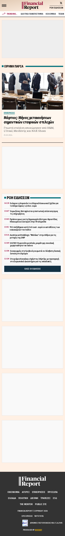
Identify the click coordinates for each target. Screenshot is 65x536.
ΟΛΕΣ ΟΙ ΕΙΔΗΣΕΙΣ (32, 269)
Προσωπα (53, 492)
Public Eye (41, 504)
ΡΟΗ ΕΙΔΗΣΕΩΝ (56, 8)
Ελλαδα (12, 498)
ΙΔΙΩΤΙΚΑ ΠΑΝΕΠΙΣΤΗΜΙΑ (32, 14)
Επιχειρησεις (38, 492)
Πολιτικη (23, 498)
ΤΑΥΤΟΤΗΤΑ (39, 516)
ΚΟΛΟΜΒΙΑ (51, 14)
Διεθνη (34, 498)
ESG (55, 498)
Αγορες (26, 492)
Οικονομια (13, 492)
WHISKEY (38, 530)
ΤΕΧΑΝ (61, 14)
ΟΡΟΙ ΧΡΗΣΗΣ (27, 516)
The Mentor (26, 504)
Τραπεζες (45, 498)
